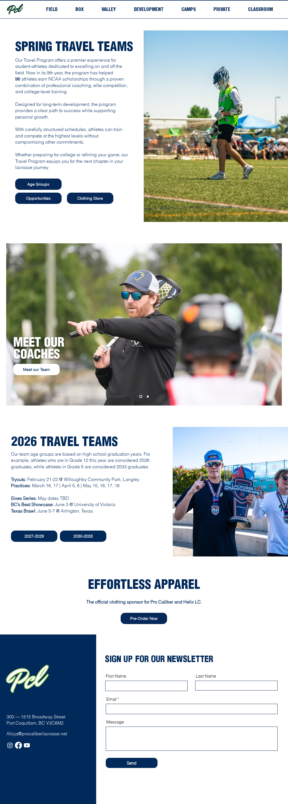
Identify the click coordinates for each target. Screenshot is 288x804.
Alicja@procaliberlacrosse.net (36, 733)
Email (111, 699)
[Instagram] (10, 745)
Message (115, 722)
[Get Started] (148, 397)
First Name (116, 676)
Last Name (206, 676)
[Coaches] (140, 396)
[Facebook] (18, 745)
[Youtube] (26, 745)
